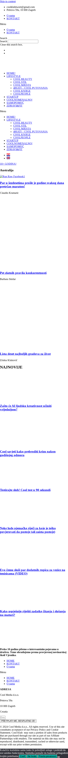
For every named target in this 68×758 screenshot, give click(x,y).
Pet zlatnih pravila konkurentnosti (23, 273)
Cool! (22, 756)
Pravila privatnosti (47, 756)
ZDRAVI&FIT (14, 105)
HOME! (11, 73)
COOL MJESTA (22, 85)
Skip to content (8, 1)
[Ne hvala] (58, 757)
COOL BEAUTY (22, 79)
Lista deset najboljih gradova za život (25, 354)
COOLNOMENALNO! (19, 99)
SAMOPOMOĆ (15, 102)
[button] (34, 24)
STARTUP (12, 96)
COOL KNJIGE (22, 90)
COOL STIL (20, 82)
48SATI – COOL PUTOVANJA (30, 88)
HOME (11, 660)
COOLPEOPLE (22, 93)
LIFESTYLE (14, 76)
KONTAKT (13, 18)
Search (3, 41)
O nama (11, 15)
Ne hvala (32, 756)
